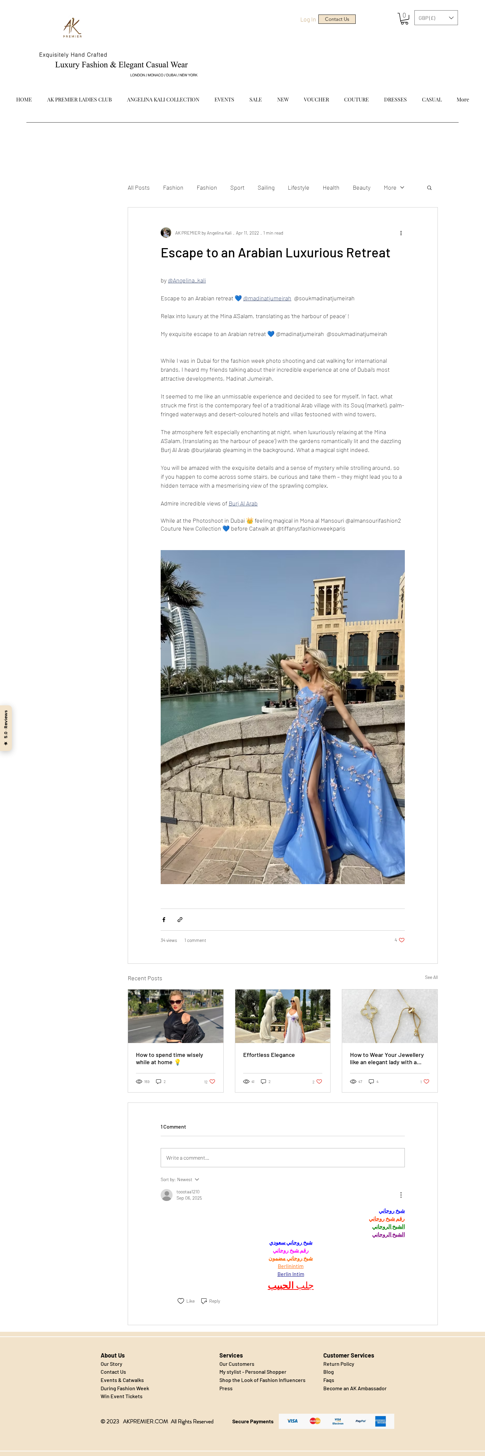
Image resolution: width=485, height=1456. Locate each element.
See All (431, 977)
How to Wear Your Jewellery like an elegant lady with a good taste (387, 1058)
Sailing (266, 187)
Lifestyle (298, 187)
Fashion (173, 187)
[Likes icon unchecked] (181, 1301)
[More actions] (401, 233)
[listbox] (436, 17)
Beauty (362, 187)
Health (331, 187)
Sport (237, 187)
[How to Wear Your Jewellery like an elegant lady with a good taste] (389, 1016)
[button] (404, 18)
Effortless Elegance (269, 1054)
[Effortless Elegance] (283, 1016)
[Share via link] (180, 919)
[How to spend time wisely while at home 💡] (175, 1016)
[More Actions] (401, 1195)
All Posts (139, 187)
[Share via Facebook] (164, 919)
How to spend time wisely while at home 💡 (169, 1058)
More (390, 187)
